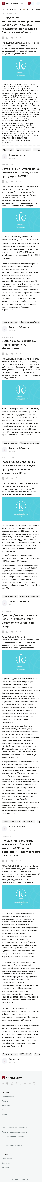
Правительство (10, 322)
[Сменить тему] (31, 3)
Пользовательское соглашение (14, 1128)
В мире (4, 1114)
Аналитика (6, 1105)
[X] (20, 38)
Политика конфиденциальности (14, 1132)
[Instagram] (3, 38)
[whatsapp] (7, 38)
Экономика (6, 1110)
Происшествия (8, 1097)
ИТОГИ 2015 (8, 150)
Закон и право (24, 150)
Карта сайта (7, 1159)
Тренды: (5, 9)
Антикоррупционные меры (12, 1141)
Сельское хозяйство (29, 322)
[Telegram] (11, 38)
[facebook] (16, 1083)
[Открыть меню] (38, 3)
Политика (5, 1101)
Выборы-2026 (15, 10)
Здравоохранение (11, 822)
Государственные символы (13, 1136)
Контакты (6, 1163)
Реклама (5, 1167)
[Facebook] (16, 38)
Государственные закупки (12, 1145)
